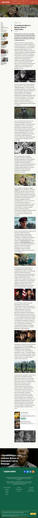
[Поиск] (36, 2)
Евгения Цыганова (25, 240)
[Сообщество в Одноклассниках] (33, 471)
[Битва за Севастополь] (17, 416)
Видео (2, 28)
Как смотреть (19, 3)
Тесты (2, 23)
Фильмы (7, 491)
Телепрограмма (6, 487)
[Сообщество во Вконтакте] (30, 471)
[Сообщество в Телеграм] (27, 471)
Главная (15, 22)
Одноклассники (31, 491)
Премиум (23, 3)
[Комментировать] (11, 31)
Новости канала (4, 30)
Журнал (7, 489)
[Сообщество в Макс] (25, 471)
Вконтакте (31, 489)
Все (1, 22)
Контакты (19, 491)
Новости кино (3, 31)
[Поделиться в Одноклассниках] (11, 28)
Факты (2, 25)
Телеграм (31, 487)
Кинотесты (13, 3)
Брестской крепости (25, 242)
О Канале (19, 487)
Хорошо (33, 513)
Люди (7, 492)
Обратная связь (19, 489)
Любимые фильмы (4, 27)
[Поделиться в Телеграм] (11, 22)
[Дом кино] (5, 2)
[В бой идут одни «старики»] (25, 436)
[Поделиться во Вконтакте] (11, 25)
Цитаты (2, 26)
